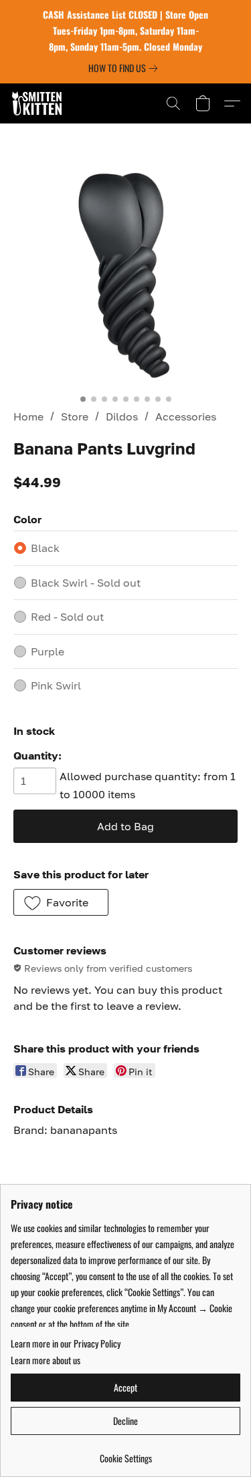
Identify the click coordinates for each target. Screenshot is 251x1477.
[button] (38, 103)
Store (74, 416)
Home (28, 416)
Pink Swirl (56, 685)
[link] (125, 68)
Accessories (185, 416)
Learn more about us (45, 1360)
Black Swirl (86, 582)
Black (45, 548)
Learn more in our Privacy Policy (65, 1343)
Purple (47, 651)
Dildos (122, 416)
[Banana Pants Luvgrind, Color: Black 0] (125, 275)
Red (67, 616)
